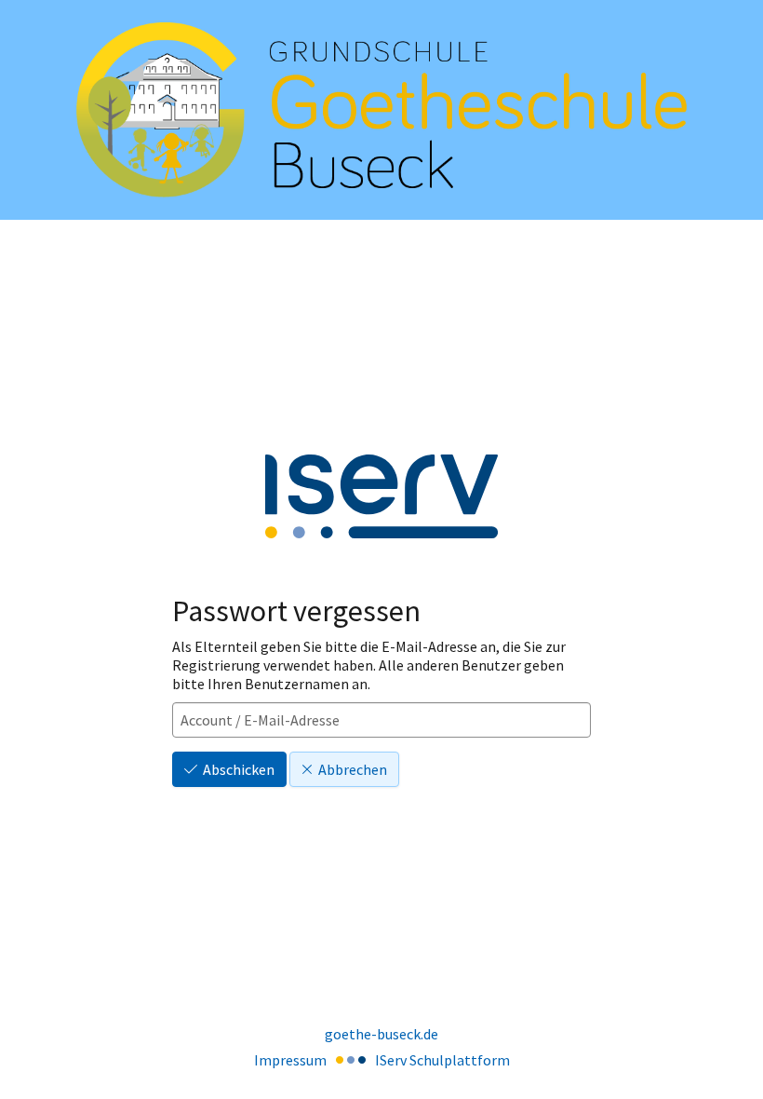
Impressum (290, 1060)
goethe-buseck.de (381, 1033)
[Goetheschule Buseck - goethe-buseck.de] (381, 110)
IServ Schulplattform (442, 1060)
